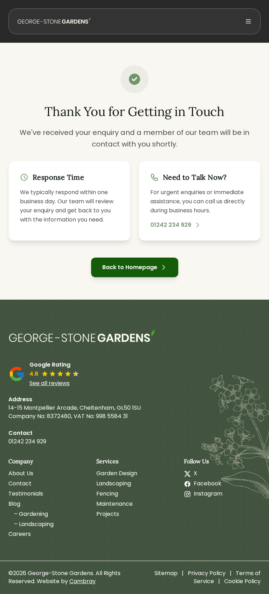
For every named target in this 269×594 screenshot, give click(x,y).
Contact (20, 483)
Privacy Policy (207, 573)
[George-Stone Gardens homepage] (83, 339)
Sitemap (166, 573)
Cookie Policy (242, 581)
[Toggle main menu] (248, 21)
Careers (19, 534)
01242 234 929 (170, 225)
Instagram (208, 494)
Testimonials (25, 494)
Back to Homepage (129, 267)
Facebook (207, 483)
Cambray (82, 581)
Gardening (33, 514)
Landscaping (36, 524)
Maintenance (114, 504)
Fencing (107, 494)
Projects (107, 514)
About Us (20, 473)
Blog (14, 504)
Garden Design (116, 473)
